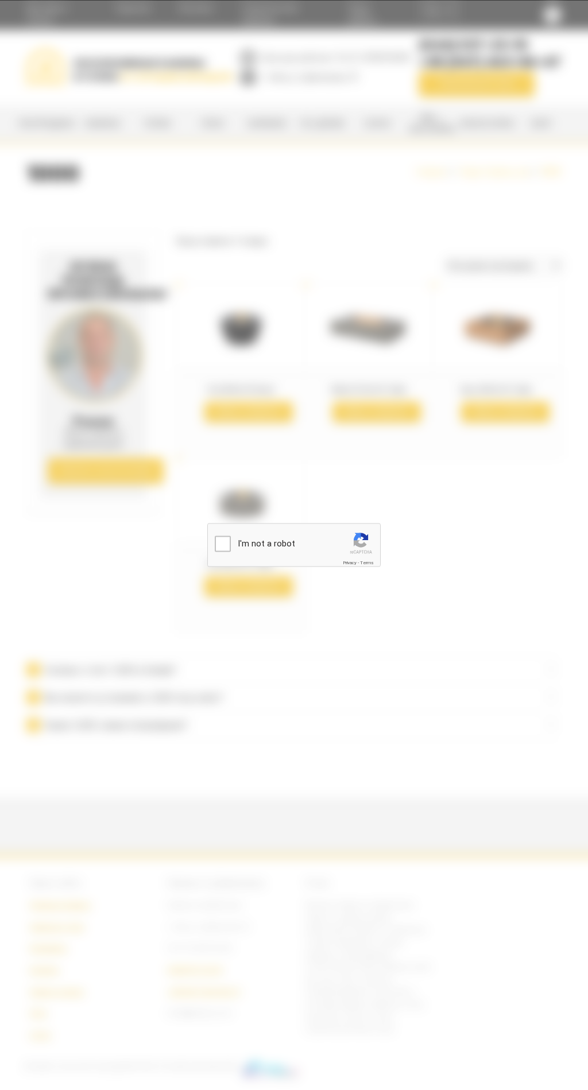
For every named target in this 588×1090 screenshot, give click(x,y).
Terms (367, 562)
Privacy (350, 562)
